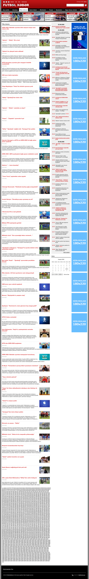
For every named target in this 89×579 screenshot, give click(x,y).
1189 (32, 551)
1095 (25, 545)
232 (38, 497)
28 (41, 488)
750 (15, 525)
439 (38, 508)
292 (20, 501)
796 (15, 528)
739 (40, 524)
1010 (36, 538)
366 (30, 505)
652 (3, 520)
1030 (43, 540)
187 (40, 495)
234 (42, 497)
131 (20, 492)
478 (24, 511)
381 (13, 506)
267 (15, 500)
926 (47, 534)
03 (52, 265)
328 (47, 502)
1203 (22, 552)
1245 (38, 554)
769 (7, 526)
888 (15, 532)
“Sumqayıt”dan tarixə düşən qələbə (12, 412)
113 (30, 491)
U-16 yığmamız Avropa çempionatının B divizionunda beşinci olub (62, 204)
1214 (3, 553)
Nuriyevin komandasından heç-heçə (12, 445)
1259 (27, 555)
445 (3, 509)
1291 (16, 558)
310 (9, 502)
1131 (21, 547)
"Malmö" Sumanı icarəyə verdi (62, 120)
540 (9, 514)
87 (30, 490)
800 (24, 528)
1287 (6, 558)
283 (49, 500)
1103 (46, 545)
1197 (6, 552)
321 (32, 502)
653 (5, 520)
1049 (46, 541)
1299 (38, 558)
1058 (22, 542)
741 (45, 524)
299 (34, 501)
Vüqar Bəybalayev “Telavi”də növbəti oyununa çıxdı (17, 86)
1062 (33, 542)
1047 (41, 541)
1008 (31, 538)
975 (5, 537)
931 (9, 535)
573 (30, 515)
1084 (43, 543)
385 (22, 506)
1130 (19, 547)
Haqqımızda (24, 1)
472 (11, 511)
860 (5, 531)
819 (15, 529)
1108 (11, 546)
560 (3, 515)
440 (40, 508)
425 (9, 508)
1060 (27, 542)
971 (45, 536)
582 (49, 515)
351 (47, 503)
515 (5, 513)
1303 (49, 558)
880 (47, 531)
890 (20, 532)
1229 (43, 553)
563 (9, 515)
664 (28, 520)
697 (49, 521)
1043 (30, 541)
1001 (12, 538)
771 (11, 526)
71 (7, 490)
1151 (26, 548)
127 (11, 492)
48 (21, 489)
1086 (49, 543)
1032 (49, 540)
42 (13, 489)
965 (32, 536)
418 (42, 507)
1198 (8, 552)
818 (13, 529)
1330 (25, 560)
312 (13, 502)
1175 (42, 549)
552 (34, 514)
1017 (8, 540)
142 (42, 492)
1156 (40, 548)
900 (40, 532)
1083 (41, 543)
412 (30, 507)
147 (5, 494)
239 (5, 498)
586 (9, 517)
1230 (46, 553)
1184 (19, 551)
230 (34, 497)
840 (11, 530)
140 (38, 492)
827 (32, 529)
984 (24, 537)
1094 (22, 545)
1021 (19, 540)
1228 (41, 553)
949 (47, 535)
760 (36, 525)
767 (3, 526)
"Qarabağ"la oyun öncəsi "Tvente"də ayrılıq (61, 166)
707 (22, 523)
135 (28, 492)
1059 (25, 542)
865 (15, 531)
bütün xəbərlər (66, 252)
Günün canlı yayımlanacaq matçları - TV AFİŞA (61, 110)
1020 (16, 540)
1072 (11, 543)
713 (34, 523)
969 (40, 536)
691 (36, 521)
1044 (33, 541)
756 (28, 525)
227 (28, 497)
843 (17, 530)
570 (24, 515)
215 (3, 497)
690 (34, 521)
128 (13, 492)
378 (7, 506)
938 (24, 535)
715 (38, 523)
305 (47, 501)
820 (17, 529)
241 (9, 498)
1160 (3, 549)
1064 (38, 542)
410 (26, 507)
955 (11, 536)
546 (22, 514)
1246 (41, 554)
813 (3, 529)
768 (5, 526)
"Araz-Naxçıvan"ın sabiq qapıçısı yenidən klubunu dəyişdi (61, 228)
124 (5, 492)
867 (20, 531)
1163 (11, 549)
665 (30, 520)
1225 (33, 553)
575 (34, 515)
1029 (41, 540)
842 (15, 530)
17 (24, 488)
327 (44, 502)
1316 (35, 559)
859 (3, 531)
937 (22, 535)
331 (5, 503)
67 (49, 489)
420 (47, 507)
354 (5, 505)
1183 (16, 551)
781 (32, 526)
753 (22, 525)
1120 (41, 546)
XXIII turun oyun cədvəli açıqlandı (12, 284)
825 (28, 529)
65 (47, 489)
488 (45, 511)
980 (15, 537)
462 (38, 509)
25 (36, 488)
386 (24, 506)
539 (7, 514)
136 (30, 492)
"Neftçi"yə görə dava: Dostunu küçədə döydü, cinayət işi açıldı (61, 170)
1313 (27, 559)
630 (5, 519)
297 (30, 501)
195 (9, 496)
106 (15, 491)
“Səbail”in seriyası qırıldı (9, 400)
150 (11, 494)
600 (38, 517)
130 (17, 492)
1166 (19, 549)
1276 (25, 557)
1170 (29, 549)
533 (42, 513)
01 (66, 263)
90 (35, 490)
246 (20, 498)
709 (26, 523)
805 (34, 528)
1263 (38, 555)
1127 (11, 547)
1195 (47, 551)
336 (15, 503)
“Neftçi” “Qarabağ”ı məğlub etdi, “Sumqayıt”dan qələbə (18, 129)
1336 (41, 560)
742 (47, 524)
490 (49, 511)
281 (45, 500)
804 (32, 528)
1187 (26, 551)
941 (30, 535)
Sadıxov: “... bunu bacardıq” (10, 165)
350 (45, 503)
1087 (3, 545)
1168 (24, 549)
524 (24, 513)
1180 (8, 551)
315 (19, 502)
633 (11, 519)
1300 (41, 558)
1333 (33, 560)
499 (20, 512)
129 (15, 492)
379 (9, 506)
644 (34, 519)
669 (38, 520)
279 (40, 500)
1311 (22, 559)
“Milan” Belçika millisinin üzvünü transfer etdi (61, 250)
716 (40, 523)
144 (47, 492)
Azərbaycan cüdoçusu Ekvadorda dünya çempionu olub (62, 130)
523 (22, 513)
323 (36, 502)
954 (9, 536)
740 (42, 524)
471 (9, 511)
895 (30, 532)
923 (40, 534)
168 (49, 494)
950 (49, 535)
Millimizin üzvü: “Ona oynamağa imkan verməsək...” (17, 235)
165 (42, 494)
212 (44, 496)
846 (24, 530)
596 (30, 517)
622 (36, 518)
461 (36, 509)
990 (36, 537)
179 (24, 495)
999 (7, 538)
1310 (19, 559)
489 (47, 511)
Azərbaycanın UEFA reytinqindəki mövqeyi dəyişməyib (60, 125)
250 (28, 498)
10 (14, 488)
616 (24, 518)
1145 (11, 548)
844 (20, 530)
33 (48, 488)
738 (38, 524)
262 (5, 500)
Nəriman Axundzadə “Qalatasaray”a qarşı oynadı (62, 27)
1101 (41, 545)
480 (28, 511)
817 (11, 529)
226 (26, 497)
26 (38, 488)
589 (15, 517)
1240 (25, 554)
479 (26, 511)
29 (42, 488)
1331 (27, 560)
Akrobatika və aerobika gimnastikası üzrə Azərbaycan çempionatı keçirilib (62, 47)
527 (30, 513)
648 (42, 519)
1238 (19, 554)
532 (40, 513)
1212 (46, 552)
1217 (11, 553)
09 (69, 265)
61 (41, 489)
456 (26, 509)
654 (7, 520)
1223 (27, 553)
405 (15, 507)
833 (45, 529)
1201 (16, 552)
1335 (38, 560)
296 (28, 501)
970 (42, 536)
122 (48, 491)
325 (40, 502)
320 (30, 502)
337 (17, 503)
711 (30, 523)
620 (32, 518)
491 (3, 512)
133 (24, 492)
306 (49, 501)
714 (36, 523)
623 (38, 518)
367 (32, 505)
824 (26, 529)
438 (36, 508)
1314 (30, 559)
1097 (30, 545)
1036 (11, 541)
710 (28, 523)
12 (17, 488)
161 (34, 494)
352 (49, 503)
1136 (34, 547)
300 (36, 501)
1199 (11, 552)
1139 (42, 547)
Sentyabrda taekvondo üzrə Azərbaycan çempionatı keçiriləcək (61, 189)
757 (30, 525)
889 (17, 532)
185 (36, 495)
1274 (19, 557)
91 (36, 490)
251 (30, 498)
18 (26, 488)
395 (42, 506)
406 (17, 507)
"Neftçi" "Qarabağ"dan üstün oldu (12, 97)
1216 (8, 553)
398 (49, 506)
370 (38, 505)
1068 (49, 542)
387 (26, 506)
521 (17, 513)
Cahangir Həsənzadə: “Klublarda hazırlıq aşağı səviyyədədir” (20, 187)
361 (20, 505)
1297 (33, 558)
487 (42, 511)
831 (40, 529)
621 (34, 518)
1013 (44, 538)
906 (5, 534)
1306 (8, 559)
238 (3, 498)
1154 (34, 548)
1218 (14, 553)
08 (66, 265)
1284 (46, 557)
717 (42, 523)
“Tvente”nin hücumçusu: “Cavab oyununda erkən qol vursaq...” (62, 73)
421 (49, 507)
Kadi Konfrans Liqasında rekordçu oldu (61, 106)
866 (17, 531)
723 (7, 524)
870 (26, 531)
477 (22, 511)
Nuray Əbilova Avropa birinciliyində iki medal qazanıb (62, 135)
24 (35, 488)
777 (24, 526)
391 (34, 506)
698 (3, 523)
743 (49, 524)
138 (34, 492)
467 (49, 509)
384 (20, 506)
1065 (41, 542)
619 (30, 518)
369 (36, 505)
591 (20, 517)
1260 (30, 555)
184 (34, 495)
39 (8, 489)
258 (45, 498)
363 (24, 505)
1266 (46, 555)
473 (13, 511)
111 (26, 491)
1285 (49, 557)
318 (26, 502)
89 (33, 490)
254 (36, 498)
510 (42, 512)
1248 (46, 554)
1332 (30, 560)
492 (5, 512)
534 (45, 513)
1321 (49, 559)
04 (55, 265)
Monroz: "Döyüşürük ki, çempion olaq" (13, 295)
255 (38, 498)
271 (24, 500)
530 (36, 513)
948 (45, 535)
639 (24, 519)
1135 (32, 547)
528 (32, 513)
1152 (29, 548)
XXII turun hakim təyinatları (10, 75)
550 (30, 514)
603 (45, 517)
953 (7, 536)
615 (22, 518)
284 (3, 501)
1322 (3, 560)
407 (20, 507)
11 (16, 488)
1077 (25, 543)
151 (13, 494)
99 (48, 490)
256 (40, 498)
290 (15, 501)
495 (11, 512)
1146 (13, 548)
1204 (24, 552)
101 (5, 491)
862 (9, 531)
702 (11, 523)
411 (28, 507)
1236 (14, 554)
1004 (20, 538)
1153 (32, 548)
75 (13, 490)
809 (42, 528)
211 (42, 496)
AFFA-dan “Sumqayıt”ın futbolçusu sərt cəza (61, 219)
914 (22, 534)
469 (5, 511)
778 (26, 526)
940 (28, 535)
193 (5, 496)
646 (38, 519)
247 (22, 498)
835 (49, 529)
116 (36, 491)
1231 (49, 553)
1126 (8, 547)
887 (13, 532)
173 (11, 495)
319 (28, 502)
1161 (6, 549)
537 (3, 514)
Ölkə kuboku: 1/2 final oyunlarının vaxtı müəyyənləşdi (18, 273)
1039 (19, 541)
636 (17, 519)
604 (47, 517)
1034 (6, 541)
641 (28, 519)
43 (14, 489)
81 (21, 490)
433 (26, 508)
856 (45, 530)
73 (10, 490)
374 (47, 505)
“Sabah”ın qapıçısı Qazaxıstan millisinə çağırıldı (62, 238)
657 (13, 520)
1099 (35, 545)
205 (30, 496)
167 (47, 494)
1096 (27, 545)
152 (15, 494)
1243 (33, 554)
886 (11, 532)
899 (38, 532)
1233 (6, 554)
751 (17, 525)
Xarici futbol (33, 10)
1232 (3, 554)
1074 (16, 543)
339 (22, 503)
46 (18, 489)
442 (45, 508)
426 (11, 508)
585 (7, 517)
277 (36, 500)
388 (28, 506)
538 (5, 514)
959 (20, 536)
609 (9, 518)
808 (40, 528)
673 (47, 520)
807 (38, 528)
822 (22, 529)
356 (9, 505)
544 (17, 514)
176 (17, 495)
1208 (35, 552)
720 (49, 523)
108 (20, 491)
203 (26, 496)
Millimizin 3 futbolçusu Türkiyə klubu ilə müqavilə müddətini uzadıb (62, 79)
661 (22, 520)
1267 (49, 555)
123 (3, 492)
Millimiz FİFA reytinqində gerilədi (11, 223)
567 (17, 515)
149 (9, 494)
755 (26, 525)
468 (3, 511)
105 (13, 491)
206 (32, 496)
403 (11, 507)
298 (32, 501)
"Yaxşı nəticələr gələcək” (9, 377)
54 (30, 489)
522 (20, 513)
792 (7, 528)
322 (34, 502)
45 (17, 489)
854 (40, 530)
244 (15, 498)
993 (42, 537)
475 (17, 511)
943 (34, 535)
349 (42, 503)
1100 (38, 545)
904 (49, 532)
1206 (30, 552)
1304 (3, 559)
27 (39, 488)
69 (4, 490)
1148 (19, 548)
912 (17, 534)
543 (15, 514)
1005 (23, 538)
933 (13, 535)
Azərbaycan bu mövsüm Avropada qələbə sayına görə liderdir (62, 68)
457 (28, 509)
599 (36, 517)
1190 (34, 551)
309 (7, 502)
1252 (8, 555)
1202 (19, 552)
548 (26, 514)
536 (49, 513)
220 (13, 497)
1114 (26, 546)
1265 (43, 555)
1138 (40, 547)
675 (3, 521)
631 (7, 519)
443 (47, 508)
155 (22, 494)
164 (40, 494)
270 (22, 500)
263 (7, 500)
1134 (29, 547)
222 (17, 497)
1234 (8, 554)
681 (15, 521)
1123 (49, 546)
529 (34, 513)
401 (7, 507)
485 (38, 511)
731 (24, 524)
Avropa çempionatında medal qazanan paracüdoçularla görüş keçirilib (62, 194)
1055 (14, 542)
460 (34, 509)
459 (32, 509)
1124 (3, 547)
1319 (43, 559)
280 (42, 500)
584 (5, 517)
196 (11, 496)
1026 (33, 540)
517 (9, 513)
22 (32, 488)
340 (24, 503)
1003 (17, 538)
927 (49, 534)
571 (26, 515)
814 (5, 529)
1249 (49, 554)
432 (24, 508)
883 (5, 532)
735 (32, 524)
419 (44, 507)
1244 (35, 554)
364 (26, 505)
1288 (8, 558)
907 (7, 534)
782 (34, 526)
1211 (43, 552)
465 (45, 509)
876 (38, 531)
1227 (38, 553)
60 (39, 489)
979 (13, 537)
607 (5, 518)
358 (13, 505)
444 (49, 508)
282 (47, 500)
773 (15, 526)
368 (34, 505)
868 (22, 531)
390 (32, 506)
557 (45, 514)
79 (18, 490)
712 (32, 523)
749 (13, 525)
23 (33, 488)
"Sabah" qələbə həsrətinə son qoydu (13, 457)
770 (9, 526)
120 (44, 491)
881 (49, 531)
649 (45, 519)
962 (26, 536)
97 (45, 490)
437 (34, 508)
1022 (22, 540)
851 (34, 530)
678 (9, 521)
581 (47, 515)
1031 (46, 540)
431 (22, 508)
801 (26, 528)
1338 (46, 560)
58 (36, 489)
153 (17, 494)
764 (45, 525)
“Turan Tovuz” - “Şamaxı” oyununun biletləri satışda (61, 180)
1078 (27, 543)
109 (22, 491)
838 (7, 530)
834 (47, 529)
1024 (27, 540)
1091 (14, 545)
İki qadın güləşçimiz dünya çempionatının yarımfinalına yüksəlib (61, 176)
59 (38, 489)
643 (32, 519)
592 (22, 517)
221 (15, 497)
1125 (6, 547)
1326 (14, 560)
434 (28, 508)
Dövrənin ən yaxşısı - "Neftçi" (11, 423)
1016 (6, 540)
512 (47, 512)
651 (49, 519)
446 (5, 509)
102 (7, 491)
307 (3, 502)
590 (17, 517)
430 (20, 508)
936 (20, 535)
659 (17, 520)
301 (38, 501)
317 (24, 502)
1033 (3, 541)
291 (17, 501)
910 (13, 534)
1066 (43, 542)
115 (34, 491)
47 (20, 489)
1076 (22, 543)
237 (49, 497)
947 (42, 535)
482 (32, 511)
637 (20, 519)
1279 (33, 557)
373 (45, 505)
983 (22, 537)
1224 (30, 553)
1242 (30, 554)
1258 (25, 555)
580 (45, 515)
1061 (30, 542)
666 (32, 520)
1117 (34, 546)
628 (49, 518)
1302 (46, 558)
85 (27, 490)
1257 (22, 555)
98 (47, 490)
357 (11, 505)
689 (32, 521)
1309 (16, 559)
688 (30, 521)
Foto (16, 1)
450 (13, 509)
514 (3, 513)
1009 (34, 538)
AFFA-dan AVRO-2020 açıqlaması (11, 343)
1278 (30, 557)
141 (40, 492)
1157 (42, 548)
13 (19, 488)
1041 (25, 541)
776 (22, 526)
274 (30, 500)
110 (24, 491)
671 (42, 520)
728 (17, 524)
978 (11, 537)
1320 (46, 559)
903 (47, 532)
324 (38, 502)
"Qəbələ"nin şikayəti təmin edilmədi (12, 51)
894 (28, 532)
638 (22, 519)
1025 (30, 540)
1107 (8, 546)
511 (44, 512)
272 (26, 500)
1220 (19, 553)
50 (24, 489)
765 (47, 525)
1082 (38, 543)
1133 (26, 547)
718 (44, 523)
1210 (40, 552)
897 (34, 532)
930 (7, 535)
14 (20, 488)
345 (34, 503)
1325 (11, 560)
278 (38, 500)
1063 (35, 542)
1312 (24, 559)
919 (32, 534)
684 (22, 521)
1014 (47, 538)
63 (44, 489)
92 (38, 490)
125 (7, 492)
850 (32, 530)
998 (5, 538)
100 (3, 491)
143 (45, 492)
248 (24, 498)
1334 (35, 560)
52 (27, 489)
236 (47, 497)
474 (15, 511)
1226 (35, 553)
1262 (35, 555)
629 (3, 519)
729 (20, 524)
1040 (22, 541)
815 (7, 529)
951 (3, 536)
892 (24, 532)
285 (5, 501)
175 (15, 495)
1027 (35, 540)
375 (49, 505)
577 (38, 515)
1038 (16, 541)
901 (42, 532)
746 (7, 525)
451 (15, 509)
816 (9, 529)
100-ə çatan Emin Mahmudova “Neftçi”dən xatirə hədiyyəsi (19, 477)
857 (47, 530)
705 (17, 523)
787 (45, 526)
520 (15, 513)
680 (13, 521)
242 (11, 498)
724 (9, 524)
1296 (30, 558)
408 (22, 507)
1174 (40, 549)
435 (30, 508)
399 (3, 507)
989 (34, 537)
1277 (27, 557)
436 (32, 508)
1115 (29, 546)
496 (13, 512)
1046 (38, 541)
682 (17, 521)
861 (7, 531)
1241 (27, 554)
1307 (11, 559)
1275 (22, 557)
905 (3, 534)
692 (38, 521)
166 (45, 494)
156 (24, 494)
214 (49, 496)
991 (38, 537)
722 (5, 524)
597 (32, 517)
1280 (35, 557)
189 (45, 495)
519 (13, 513)
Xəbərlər (12, 1)
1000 (9, 538)
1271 (11, 557)
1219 (16, 553)
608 (7, 518)
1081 (35, 543)
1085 (46, 543)
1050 (49, 541)
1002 (15, 538)
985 (26, 537)
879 (45, 531)
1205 (27, 552)
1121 (44, 546)
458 (30, 509)
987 (30, 537)
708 (24, 523)
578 (40, 515)
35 (2, 489)
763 (42, 525)
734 (30, 524)
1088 (6, 545)
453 (20, 509)
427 (13, 508)
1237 (16, 554)
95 (42, 490)
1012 (42, 538)
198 (15, 496)
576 (36, 515)
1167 (21, 549)
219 (11, 497)
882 (3, 532)
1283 (43, 557)
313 (15, 502)
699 (5, 523)
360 (17, 505)
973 (49, 536)
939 (26, 535)
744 (3, 525)
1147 (16, 548)
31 (45, 488)
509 (40, 512)
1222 (25, 553)
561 (5, 515)
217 (7, 497)
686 (26, 521)
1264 (41, 555)
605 (49, 517)
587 (11, 517)
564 (11, 515)
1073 (14, 543)
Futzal (51, 10)
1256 (19, 555)
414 (34, 507)
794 (11, 528)
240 (7, 498)
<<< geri (4, 488)
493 (7, 512)
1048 (43, 541)
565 (13, 515)
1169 (26, 549)
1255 (16, 555)
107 (17, 491)
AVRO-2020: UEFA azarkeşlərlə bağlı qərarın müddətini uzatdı (20, 154)
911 (15, 534)
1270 (8, 557)
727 (15, 524)
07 (63, 265)
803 (30, 528)
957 (15, 536)
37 (5, 489)
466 (47, 509)
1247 (43, 554)
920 (34, 534)
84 (26, 490)
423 (5, 508)
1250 (3, 555)
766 (49, 525)
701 (9, 523)
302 (40, 501)
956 (13, 536)
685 (24, 521)
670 (40, 520)
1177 (47, 549)
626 (44, 518)
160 (32, 494)
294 (24, 501)
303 (42, 501)
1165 (16, 549)
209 (38, 496)
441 (42, 508)
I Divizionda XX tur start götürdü (11, 211)
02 (69, 263)
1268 (3, 557)
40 (10, 489)
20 (29, 488)
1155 (37, 548)
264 (9, 500)
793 (9, 528)
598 (34, 517)
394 (40, 506)
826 (30, 529)
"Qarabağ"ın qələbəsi (60, 113)
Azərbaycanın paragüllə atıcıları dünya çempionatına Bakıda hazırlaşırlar (62, 84)
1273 (16, 557)
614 (19, 518)
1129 (16, 547)
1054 (11, 542)
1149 (21, 548)
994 (45, 537)
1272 (14, 557)
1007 (28, 538)
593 (24, 517)
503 (28, 512)
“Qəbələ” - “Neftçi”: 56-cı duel (11, 40)
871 (28, 531)
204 (28, 496)
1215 (6, 553)
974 (3, 537)
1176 (45, 549)
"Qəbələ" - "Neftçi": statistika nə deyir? (13, 108)
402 (9, 507)
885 (9, 532)
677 (7, 521)
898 (36, 532)
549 (28, 514)
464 (42, 509)
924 (42, 534)
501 (24, 512)
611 (13, 518)
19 (27, 488)
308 (5, 502)
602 (42, 517)
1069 (3, 543)
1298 (35, 558)
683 (20, 521)
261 (3, 500)
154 (20, 494)
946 (40, 535)
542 (13, 514)
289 (13, 501)
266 (13, 500)
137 (32, 492)
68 (2, 490)
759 (34, 525)
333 (9, 503)
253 (34, 498)
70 (5, 490)
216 (5, 497)
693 (40, 521)
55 (32, 489)
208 (36, 496)
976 (7, 537)
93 (39, 490)
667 (34, 520)
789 (49, 526)
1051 (3, 542)
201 (22, 496)
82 (23, 490)
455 (24, 509)
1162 (8, 549)
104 (11, 491)
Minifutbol (43, 10)
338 (20, 503)
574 (32, 515)
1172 (34, 549)
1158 (45, 548)
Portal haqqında (7, 569)
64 (45, 489)
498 (17, 512)
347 (38, 503)
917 (28, 534)
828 (34, 529)
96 (44, 490)
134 (26, 492)
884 (7, 532)
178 (22, 495)
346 (36, 503)
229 (32, 497)
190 (47, 495)
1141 (47, 547)
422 (3, 508)
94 (41, 490)
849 (30, 530)
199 (17, 496)
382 (15, 506)
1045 (35, 541)
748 (11, 525)
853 (38, 530)
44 (16, 489)
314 (17, 502)
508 (38, 512)
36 (4, 489)
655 (9, 520)
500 (22, 512)
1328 (19, 560)
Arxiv (19, 1)
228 (30, 497)
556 (42, 514)
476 (20, 511)
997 (3, 538)
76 (14, 490)
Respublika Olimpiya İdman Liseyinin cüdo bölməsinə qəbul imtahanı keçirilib (61, 233)
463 (40, 509)
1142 (3, 548)
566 (15, 515)
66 (48, 489)
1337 (43, 560)
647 (40, 519)
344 (32, 503)
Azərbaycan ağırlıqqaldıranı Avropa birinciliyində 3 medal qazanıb (62, 33)
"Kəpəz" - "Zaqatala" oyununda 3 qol (13, 118)
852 (36, 530)
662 (24, 520)
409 (24, 507)
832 (42, 529)
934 (15, 535)
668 (36, 520)
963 (28, 536)
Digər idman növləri (71, 10)
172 (9, 495)
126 (9, 492)
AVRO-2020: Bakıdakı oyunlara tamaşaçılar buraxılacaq (18, 354)
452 (17, 509)
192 (3, 496)
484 (36, 511)
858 (49, 530)
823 (24, 529)
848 (28, 530)
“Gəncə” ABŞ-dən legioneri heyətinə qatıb (61, 223)
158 (28, 494)
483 (34, 511)
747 (9, 525)
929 (5, 535)
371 (40, 505)
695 (45, 521)
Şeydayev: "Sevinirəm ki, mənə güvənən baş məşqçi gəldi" (19, 306)
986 (28, 537)
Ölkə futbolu (23, 10)
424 (7, 508)
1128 (13, 547)
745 (5, 525)
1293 (22, 558)
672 (45, 520)
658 (15, 520)
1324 (8, 560)
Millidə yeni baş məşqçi (60, 54)
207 (34, 496)
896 (32, 532)
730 (22, 524)
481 (30, 511)
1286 (3, 558)
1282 (41, 557)
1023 (25, 540)
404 (13, 507)
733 (28, 524)
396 (45, 506)
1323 (6, 560)
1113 (24, 546)
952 (5, 536)
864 (13, 531)
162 (36, 494)
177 (20, 495)
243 (13, 498)
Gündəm (14, 10)
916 (26, 534)
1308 (14, 559)
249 (26, 498)
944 (36, 535)
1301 (43, 558)
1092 (16, 545)
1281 (38, 557)
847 (26, 530)
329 (49, 502)
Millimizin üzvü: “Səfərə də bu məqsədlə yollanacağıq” (18, 434)
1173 (37, 549)
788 (47, 526)
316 (22, 502)
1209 (38, 552)
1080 (33, 543)
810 (45, 528)
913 (19, 534)
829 (36, 529)
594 (26, 517)
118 (40, 491)
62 (42, 489)
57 (35, 489)
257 (42, 498)
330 (3, 503)
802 (28, 528)
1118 (36, 546)
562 (7, 515)
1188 (29, 551)
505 (32, 512)
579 (42, 515)
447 (7, 509)
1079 (30, 543)
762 (40, 525)
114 (32, 491)
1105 (3, 546)
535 (47, 513)
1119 (39, 546)
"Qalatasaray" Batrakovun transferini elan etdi (61, 199)
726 (13, 524)
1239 (22, 554)
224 (22, 497)
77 (16, 490)
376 (3, 506)
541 (11, 514)
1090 (11, 545)
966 (34, 536)
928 (3, 535)
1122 (46, 546)
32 (47, 488)
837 (5, 530)
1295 (27, 558)
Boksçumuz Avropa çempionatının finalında (60, 94)
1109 (13, 546)
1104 (48, 545)
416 (38, 507)
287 (9, 501)
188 (42, 495)
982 (20, 537)
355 (7, 505)
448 (9, 509)
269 (20, 500)
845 (22, 530)
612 (15, 518)
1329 (22, 560)
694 (42, 521)
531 (38, 513)
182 (30, 495)
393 (38, 506)
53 (29, 489)
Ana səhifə (6, 10)
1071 (8, 543)
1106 (6, 546)
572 (28, 515)
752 (20, 525)
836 (3, 530)
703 (13, 523)
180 (26, 495)
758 (32, 525)
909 (11, 534)
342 (28, 503)
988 (32, 537)
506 (34, 512)
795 (13, 528)
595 (28, 517)
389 (30, 506)
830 (38, 529)
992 (40, 537)
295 (26, 501)
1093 (19, 545)
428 (15, 508)
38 (7, 489)
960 (22, 536)
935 (17, 535)
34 (50, 488)
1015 (3, 540)
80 (20, 490)
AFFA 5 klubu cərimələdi (9, 317)
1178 (3, 551)
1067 (46, 542)
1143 (6, 548)
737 (36, 524)
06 (61, 265)
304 (45, 501)
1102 (43, 545)
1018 (11, 540)
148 (7, 494)
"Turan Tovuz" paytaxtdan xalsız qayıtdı (14, 176)
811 (47, 528)
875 (36, 531)
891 (22, 532)
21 (30, 488)
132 (22, 492)
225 (24, 497)
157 (26, 494)
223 (20, 497)
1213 (48, 552)
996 (49, 537)
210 (40, 496)
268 (17, 500)
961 (24, 536)
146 (3, 494)
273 (28, 500)
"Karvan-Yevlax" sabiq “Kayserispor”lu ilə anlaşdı (61, 156)
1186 (24, 551)
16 (23, 488)
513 (49, 512)
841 (13, 530)
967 (36, 536)
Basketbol (59, 10)
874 (34, 531)
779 (28, 526)
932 (11, 535)
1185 (21, 551)
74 (11, 490)
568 (20, 515)
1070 (6, 543)
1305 (6, 559)
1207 (32, 552)
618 (28, 518)
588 (13, 517)
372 (42, 505)
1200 (13, 552)
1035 (8, 541)
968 (38, 536)
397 (47, 506)
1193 (42, 551)
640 (26, 519)
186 (38, 495)
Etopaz (82, 10)
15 (22, 488)
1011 (39, 538)
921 (36, 534)
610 (11, 518)
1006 (25, 538)
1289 (11, 558)
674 (49, 520)
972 (47, 536)
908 (9, 534)
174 (13, 495)
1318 (41, 559)
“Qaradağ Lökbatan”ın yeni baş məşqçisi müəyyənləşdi (62, 38)
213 (47, 496)
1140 (45, 547)
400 (5, 507)
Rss (12, 569)
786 (42, 526)
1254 (14, 555)
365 (28, 505)
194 (7, 496)
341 (26, 503)
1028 (38, 540)
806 (36, 528)
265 (11, 500)
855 (42, 530)
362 (22, 505)
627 (47, 518)
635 (15, 519)
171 (7, 495)
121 (46, 491)
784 (38, 526)
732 (26, 524)
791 (5, 528)
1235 (11, 554)
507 (36, 512)
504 (30, 512)
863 (11, 531)
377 (5, 506)
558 (47, 514)
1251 (6, 555)
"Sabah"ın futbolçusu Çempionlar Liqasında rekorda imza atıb (60, 209)
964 (30, 536)
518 (11, 513)
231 (36, 497)
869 (24, 531)
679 (11, 521)
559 (49, 514)
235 (45, 497)
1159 (47, 548)
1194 (45, 551)
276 (34, 500)
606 (3, 518)
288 (11, 501)
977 (9, 537)
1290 (14, 558)
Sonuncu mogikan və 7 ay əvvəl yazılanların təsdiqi (61, 102)
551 (32, 514)
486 (40, 511)
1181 (11, 551)
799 (22, 528)
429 (17, 508)
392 (36, 506)
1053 (8, 542)
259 (47, 498)
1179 (6, 551)
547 (24, 514)
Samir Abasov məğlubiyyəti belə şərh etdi (14, 467)
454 (22, 509)
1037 (14, 541)
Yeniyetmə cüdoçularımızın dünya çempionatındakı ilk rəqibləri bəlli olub (61, 214)
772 (13, 526)
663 (26, 520)
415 (36, 507)
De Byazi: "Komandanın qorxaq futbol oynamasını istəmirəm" (20, 365)
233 (40, 497)
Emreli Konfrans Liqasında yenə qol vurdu (61, 148)
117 (38, 491)
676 (5, 521)
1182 (13, 551)
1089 (8, 545)
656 (11, 520)
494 (9, 512)
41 (11, 489)
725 (11, 524)
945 (38, 535)
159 (30, 494)
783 (36, 526)
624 (40, 518)
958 (17, 536)
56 (33, 489)
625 (42, 518)
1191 (37, 551)
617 (26, 518)
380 (11, 506)
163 (38, 494)
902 (45, 532)
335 (13, 503)
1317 (38, 559)
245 (17, 498)
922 (38, 534)
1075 (19, 543)
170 (5, 495)
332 (7, 503)
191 (49, 495)
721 (3, 524)
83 (24, 490)
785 (40, 526)
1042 (27, 541)
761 (38, 525)
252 (32, 498)
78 (17, 490)
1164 (13, 549)
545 (20, 514)
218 (9, 497)
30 (44, 488)
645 (36, 519)
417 (40, 507)
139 (36, 492)
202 (24, 496)
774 (17, 526)
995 (47, 537)
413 (32, 507)
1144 (8, 548)
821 (20, 529)
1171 (32, 549)
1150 (24, 548)
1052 (6, 542)
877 (40, 531)
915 (24, 534)
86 (29, 490)
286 (7, 501)
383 (17, 506)
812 (49, 528)
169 (3, 495)
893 (26, 532)
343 (30, 503)
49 (23, 489)
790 (3, 528)
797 (17, 528)
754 (24, 525)
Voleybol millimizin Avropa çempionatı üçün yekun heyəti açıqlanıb (62, 161)
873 (32, 531)
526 (28, 513)
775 (20, 526)
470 (7, 511)
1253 (11, 555)
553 (36, 514)
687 (28, 521)
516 (7, 513)
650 (47, 519)
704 (15, 523)
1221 (22, 553)
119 (42, 491)
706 (20, 523)
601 (40, 517)
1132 (24, 547)
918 (30, 534)
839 (9, 530)
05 (58, 265)
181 (28, 495)
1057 (19, 542)
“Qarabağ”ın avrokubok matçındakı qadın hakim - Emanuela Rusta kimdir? (61, 89)
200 (20, 496)
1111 (19, 546)
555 (40, 514)
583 (3, 517)
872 (30, 531)
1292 (19, 558)
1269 (6, 557)
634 (13, 519)
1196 (3, 552)
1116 (31, 546)
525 (26, 513)
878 (42, 531)
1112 (21, 546)
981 (17, 537)
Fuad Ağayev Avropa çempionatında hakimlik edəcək (61, 59)
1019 (14, 540)
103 (9, 491)
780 (30, 526)
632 (9, 519)
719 (47, 523)
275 (32, 500)
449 (11, 509)
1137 (37, 547)
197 (13, 496)
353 (3, 505)
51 (26, 489)
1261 (33, 555)
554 (38, 514)
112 (28, 491)
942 (32, 535)
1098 (33, 545)
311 (11, 502)
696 (47, 521)
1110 (16, 546)
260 (49, 498)
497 (15, 512)
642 (30, 519)
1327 (16, 560)
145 (49, 492)
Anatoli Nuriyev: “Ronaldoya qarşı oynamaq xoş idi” (17, 199)
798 (20, 528)
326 (42, 502)
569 (22, 515)
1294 (25, 558)
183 (32, 495)
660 (20, 520)
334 (11, 503)
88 (32, 490)
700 (7, 523)
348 (40, 503)
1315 (33, 559)
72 (8, 490)
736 (34, 524)
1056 (16, 542)
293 (22, 501)
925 (44, 534)
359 (15, 505)
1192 (40, 551)
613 (17, 518)
